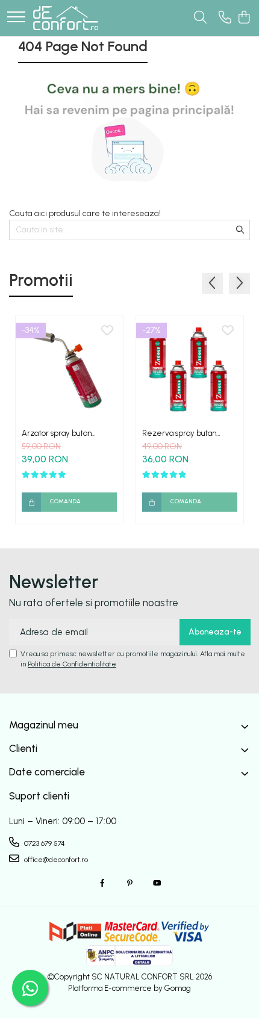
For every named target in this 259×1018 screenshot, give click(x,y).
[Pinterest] (129, 883)
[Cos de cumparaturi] (243, 18)
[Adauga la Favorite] (107, 331)
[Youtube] (156, 883)
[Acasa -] (65, 18)
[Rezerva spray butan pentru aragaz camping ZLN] (189, 369)
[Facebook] (102, 883)
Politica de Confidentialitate (72, 664)
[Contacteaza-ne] (225, 18)
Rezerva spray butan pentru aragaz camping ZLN (183, 433)
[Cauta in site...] (200, 18)
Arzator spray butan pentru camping (57, 433)
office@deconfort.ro (55, 859)
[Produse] (16, 17)
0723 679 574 (43, 843)
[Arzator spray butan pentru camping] (69, 369)
